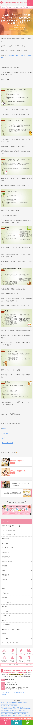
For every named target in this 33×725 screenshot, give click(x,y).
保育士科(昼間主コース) (9, 534)
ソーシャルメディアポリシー (21, 692)
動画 (3, 588)
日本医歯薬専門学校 (13, 703)
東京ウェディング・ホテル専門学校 (23, 715)
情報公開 (4, 694)
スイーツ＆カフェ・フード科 (10, 643)
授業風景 (4, 597)
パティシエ (5, 611)
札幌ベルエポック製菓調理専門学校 (8, 715)
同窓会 (4, 620)
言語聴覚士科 (6, 575)
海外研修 (4, 606)
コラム (4, 584)
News (3, 570)
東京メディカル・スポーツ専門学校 (8, 707)
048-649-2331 (9, 680)
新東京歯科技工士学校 (20, 707)
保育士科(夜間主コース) (19, 27)
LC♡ (3, 438)
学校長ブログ (6, 557)
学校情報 (4, 566)
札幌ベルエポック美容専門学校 (20, 713)
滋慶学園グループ (4, 702)
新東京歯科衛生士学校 (5, 708)
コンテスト (5, 638)
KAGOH (4, 428)
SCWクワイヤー (6, 615)
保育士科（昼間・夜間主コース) (16, 29)
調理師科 (4, 579)
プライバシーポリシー (7, 692)
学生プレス (5, 543)
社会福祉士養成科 (7, 561)
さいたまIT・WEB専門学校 (6, 710)
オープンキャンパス (7, 547)
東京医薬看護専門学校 (22, 702)
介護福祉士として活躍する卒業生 (11, 629)
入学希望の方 (6, 625)
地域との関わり (6, 593)
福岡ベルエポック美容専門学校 (7, 713)
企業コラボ (5, 633)
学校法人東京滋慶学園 (13, 702)
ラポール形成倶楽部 (7, 443)
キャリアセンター (7, 602)
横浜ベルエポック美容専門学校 (18, 710)
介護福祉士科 (6, 538)
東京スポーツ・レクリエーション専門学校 (9, 705)
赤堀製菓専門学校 (27, 708)
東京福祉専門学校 (4, 703)
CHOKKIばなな (6, 433)
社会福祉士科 (6, 552)
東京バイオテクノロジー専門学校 (17, 708)
